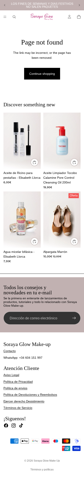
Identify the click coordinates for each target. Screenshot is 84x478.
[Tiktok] (21, 425)
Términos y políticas (42, 469)
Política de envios (15, 388)
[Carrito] (79, 17)
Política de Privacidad (18, 381)
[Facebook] (6, 425)
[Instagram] (13, 425)
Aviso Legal (11, 375)
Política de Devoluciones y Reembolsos (30, 394)
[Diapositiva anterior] (4, 5)
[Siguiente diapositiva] (79, 5)
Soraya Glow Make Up (47, 460)
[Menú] (5, 17)
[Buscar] (14, 17)
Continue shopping (42, 73)
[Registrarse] (74, 318)
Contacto (9, 351)
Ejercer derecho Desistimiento (23, 401)
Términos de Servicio (17, 407)
